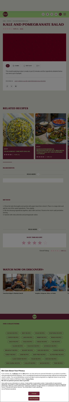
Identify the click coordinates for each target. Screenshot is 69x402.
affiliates (15, 373)
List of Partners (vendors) (8, 389)
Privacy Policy (30, 379)
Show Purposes (33, 398)
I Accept (34, 393)
